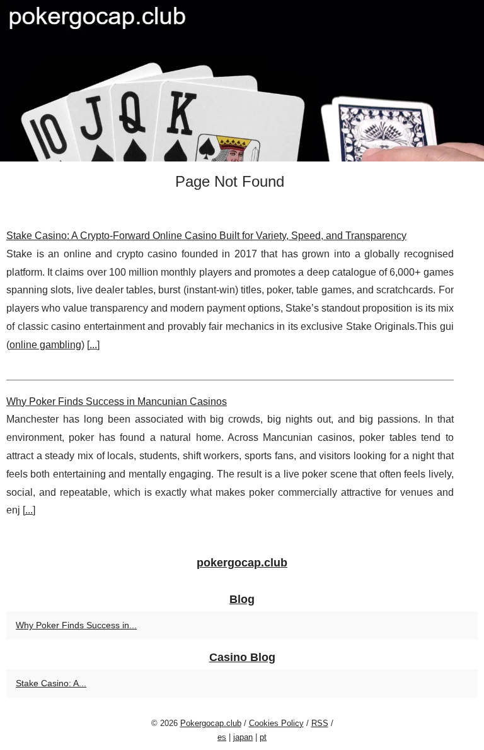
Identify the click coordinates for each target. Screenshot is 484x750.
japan (243, 737)
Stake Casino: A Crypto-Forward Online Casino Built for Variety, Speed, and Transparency (206, 235)
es (221, 737)
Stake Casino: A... (51, 683)
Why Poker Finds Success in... (76, 625)
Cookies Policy (276, 723)
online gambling (45, 344)
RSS (319, 723)
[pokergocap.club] (242, 80)
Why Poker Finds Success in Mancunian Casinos (116, 401)
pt (263, 737)
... (93, 344)
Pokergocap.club (210, 723)
